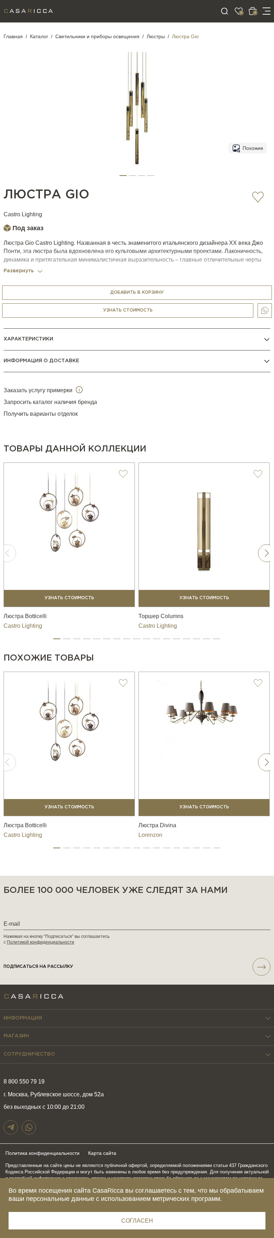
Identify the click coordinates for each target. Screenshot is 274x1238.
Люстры (156, 36)
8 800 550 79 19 (24, 1081)
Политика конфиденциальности (42, 1153)
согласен (137, 1221)
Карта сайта (102, 1153)
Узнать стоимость (128, 310)
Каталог (39, 36)
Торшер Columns (160, 616)
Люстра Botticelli (25, 616)
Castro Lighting (23, 214)
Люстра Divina (157, 825)
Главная (13, 36)
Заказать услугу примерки (39, 390)
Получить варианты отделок (41, 414)
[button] (123, 175)
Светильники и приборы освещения (97, 36)
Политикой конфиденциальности (40, 942)
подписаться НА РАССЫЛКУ (38, 967)
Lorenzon (150, 835)
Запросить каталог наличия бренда (50, 402)
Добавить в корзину (137, 292)
